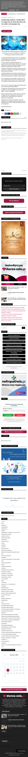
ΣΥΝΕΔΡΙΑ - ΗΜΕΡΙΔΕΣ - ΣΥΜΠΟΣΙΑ (8, 637)
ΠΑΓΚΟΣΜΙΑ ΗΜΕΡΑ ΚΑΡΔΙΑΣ (7, 607)
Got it (17, 10)
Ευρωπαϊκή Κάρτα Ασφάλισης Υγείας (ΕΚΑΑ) (14, 341)
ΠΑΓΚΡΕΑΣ (3, 612)
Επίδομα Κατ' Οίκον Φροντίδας (14, 345)
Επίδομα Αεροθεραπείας (14, 335)
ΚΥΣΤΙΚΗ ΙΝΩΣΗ (4, 578)
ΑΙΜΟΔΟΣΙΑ (3, 525)
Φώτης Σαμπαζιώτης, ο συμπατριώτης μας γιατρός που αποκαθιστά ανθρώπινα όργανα (17, 299)
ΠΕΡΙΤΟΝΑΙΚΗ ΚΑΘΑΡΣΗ (6, 621)
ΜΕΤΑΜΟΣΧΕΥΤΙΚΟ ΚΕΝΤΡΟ (7, 589)
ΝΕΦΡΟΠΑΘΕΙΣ (4, 600)
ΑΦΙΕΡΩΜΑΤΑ (4, 539)
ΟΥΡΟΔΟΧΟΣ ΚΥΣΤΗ (5, 603)
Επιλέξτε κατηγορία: (7, 408)
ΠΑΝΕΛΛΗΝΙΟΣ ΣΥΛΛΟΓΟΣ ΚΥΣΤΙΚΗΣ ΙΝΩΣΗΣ (10, 618)
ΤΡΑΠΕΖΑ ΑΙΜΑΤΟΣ (5, 641)
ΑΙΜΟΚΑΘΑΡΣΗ (4, 527)
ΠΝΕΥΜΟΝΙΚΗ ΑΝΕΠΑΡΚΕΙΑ (7, 625)
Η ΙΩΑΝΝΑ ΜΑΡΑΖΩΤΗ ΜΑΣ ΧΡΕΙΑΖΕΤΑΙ (16, 292)
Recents (20, 284)
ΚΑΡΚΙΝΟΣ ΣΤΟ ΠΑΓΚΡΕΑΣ (6, 573)
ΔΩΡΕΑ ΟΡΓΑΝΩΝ (5, 548)
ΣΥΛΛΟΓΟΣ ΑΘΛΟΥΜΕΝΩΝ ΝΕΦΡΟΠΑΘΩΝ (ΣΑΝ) (11, 632)
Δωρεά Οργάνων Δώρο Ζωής (17, 753)
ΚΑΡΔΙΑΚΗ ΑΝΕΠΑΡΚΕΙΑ (6, 566)
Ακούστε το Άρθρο (7, 31)
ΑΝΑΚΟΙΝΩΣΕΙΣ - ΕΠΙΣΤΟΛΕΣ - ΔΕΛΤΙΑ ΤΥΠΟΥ (10, 532)
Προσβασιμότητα (21, 751)
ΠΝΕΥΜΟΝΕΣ (4, 623)
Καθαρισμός (20, 415)
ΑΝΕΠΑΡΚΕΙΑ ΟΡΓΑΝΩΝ (6, 534)
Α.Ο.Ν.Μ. (3, 521)
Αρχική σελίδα (4, 17)
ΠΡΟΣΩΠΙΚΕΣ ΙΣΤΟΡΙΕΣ (6, 628)
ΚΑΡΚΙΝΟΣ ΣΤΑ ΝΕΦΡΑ (6, 571)
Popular (8, 284)
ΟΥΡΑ (2, 602)
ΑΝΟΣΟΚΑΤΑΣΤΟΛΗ (5, 536)
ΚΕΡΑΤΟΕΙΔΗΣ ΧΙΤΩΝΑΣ (6, 577)
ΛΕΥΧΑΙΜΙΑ (3, 582)
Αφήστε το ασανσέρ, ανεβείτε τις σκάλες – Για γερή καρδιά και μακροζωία (17, 288)
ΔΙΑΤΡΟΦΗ (3, 546)
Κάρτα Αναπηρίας (14, 356)
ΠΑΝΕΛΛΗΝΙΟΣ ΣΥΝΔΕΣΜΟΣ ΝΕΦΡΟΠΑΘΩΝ (10, 619)
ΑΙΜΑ (2, 523)
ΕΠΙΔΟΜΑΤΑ (3, 557)
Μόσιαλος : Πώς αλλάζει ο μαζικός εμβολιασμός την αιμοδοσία (14, 14)
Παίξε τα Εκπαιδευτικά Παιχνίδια (14, 212)
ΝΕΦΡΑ (2, 596)
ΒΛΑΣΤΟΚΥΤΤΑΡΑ (5, 541)
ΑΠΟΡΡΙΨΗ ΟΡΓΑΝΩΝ (5, 537)
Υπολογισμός (8, 415)
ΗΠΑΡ (2, 561)
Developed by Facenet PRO (14, 755)
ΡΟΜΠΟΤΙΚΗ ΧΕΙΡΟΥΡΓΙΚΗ (6, 630)
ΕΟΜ (2, 553)
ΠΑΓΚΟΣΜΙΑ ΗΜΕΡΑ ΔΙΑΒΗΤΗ (7, 605)
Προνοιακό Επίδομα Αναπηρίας (14, 359)
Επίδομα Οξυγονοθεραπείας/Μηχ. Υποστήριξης (14, 352)
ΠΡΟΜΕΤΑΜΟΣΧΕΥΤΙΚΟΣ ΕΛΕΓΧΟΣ (8, 627)
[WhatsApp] (14, 114)
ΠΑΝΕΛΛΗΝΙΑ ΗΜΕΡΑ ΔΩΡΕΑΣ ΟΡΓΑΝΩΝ (9, 614)
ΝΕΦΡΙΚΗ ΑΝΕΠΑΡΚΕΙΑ (6, 598)
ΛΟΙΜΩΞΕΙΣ (3, 586)
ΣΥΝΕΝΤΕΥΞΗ (4, 639)
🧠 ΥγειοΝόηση (14, 200)
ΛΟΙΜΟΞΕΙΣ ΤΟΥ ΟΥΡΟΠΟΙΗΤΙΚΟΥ (8, 584)
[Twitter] (8, 114)
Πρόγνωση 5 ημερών (14, 188)
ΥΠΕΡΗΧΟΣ (3, 643)
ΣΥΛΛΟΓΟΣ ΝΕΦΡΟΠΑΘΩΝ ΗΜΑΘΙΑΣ (8, 634)
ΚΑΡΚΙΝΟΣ (3, 568)
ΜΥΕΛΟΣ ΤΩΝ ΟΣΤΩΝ (5, 595)
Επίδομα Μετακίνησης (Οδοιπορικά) (14, 348)
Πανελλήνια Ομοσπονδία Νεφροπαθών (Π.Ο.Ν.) (13, 309)
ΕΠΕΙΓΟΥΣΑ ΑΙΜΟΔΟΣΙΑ (6, 555)
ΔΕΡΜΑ (2, 543)
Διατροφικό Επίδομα (14, 338)
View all (25, 117)
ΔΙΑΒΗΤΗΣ (3, 545)
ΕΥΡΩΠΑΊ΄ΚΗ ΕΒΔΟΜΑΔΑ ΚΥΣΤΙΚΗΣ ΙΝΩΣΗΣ (10, 559)
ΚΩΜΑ (2, 580)
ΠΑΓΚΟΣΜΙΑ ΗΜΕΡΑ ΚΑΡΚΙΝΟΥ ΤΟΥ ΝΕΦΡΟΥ (10, 609)
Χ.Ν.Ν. (2, 646)
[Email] (17, 114)
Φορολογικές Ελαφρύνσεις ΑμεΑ (14, 362)
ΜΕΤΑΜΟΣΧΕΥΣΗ (11, 17)
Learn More (12, 10)
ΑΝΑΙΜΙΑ (3, 530)
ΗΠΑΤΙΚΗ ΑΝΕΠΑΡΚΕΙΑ (6, 562)
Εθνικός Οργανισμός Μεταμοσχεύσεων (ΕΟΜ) (12, 307)
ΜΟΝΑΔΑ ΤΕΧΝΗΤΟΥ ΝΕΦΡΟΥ (7, 591)
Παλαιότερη (24, 170)
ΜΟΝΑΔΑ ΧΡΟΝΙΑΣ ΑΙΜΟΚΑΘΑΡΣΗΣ (8, 593)
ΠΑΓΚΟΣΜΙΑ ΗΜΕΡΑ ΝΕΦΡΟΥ (7, 611)
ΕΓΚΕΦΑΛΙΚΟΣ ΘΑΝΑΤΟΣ (6, 550)
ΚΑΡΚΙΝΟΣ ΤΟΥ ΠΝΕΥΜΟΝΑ (7, 575)
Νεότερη (3, 170)
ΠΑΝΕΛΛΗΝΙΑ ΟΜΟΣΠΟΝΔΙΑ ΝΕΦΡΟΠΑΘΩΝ (10, 616)
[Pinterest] (11, 114)
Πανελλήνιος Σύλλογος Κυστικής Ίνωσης (11, 317)
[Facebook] (6, 114)
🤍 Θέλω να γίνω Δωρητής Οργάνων (14, 431)
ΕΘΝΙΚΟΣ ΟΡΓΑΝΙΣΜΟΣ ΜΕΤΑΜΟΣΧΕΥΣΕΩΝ (10, 552)
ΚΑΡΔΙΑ (2, 564)
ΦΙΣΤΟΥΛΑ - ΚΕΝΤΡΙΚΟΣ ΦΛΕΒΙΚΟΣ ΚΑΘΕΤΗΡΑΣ (11, 644)
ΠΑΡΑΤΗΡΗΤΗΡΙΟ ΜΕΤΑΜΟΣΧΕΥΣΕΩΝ (14, 689)
